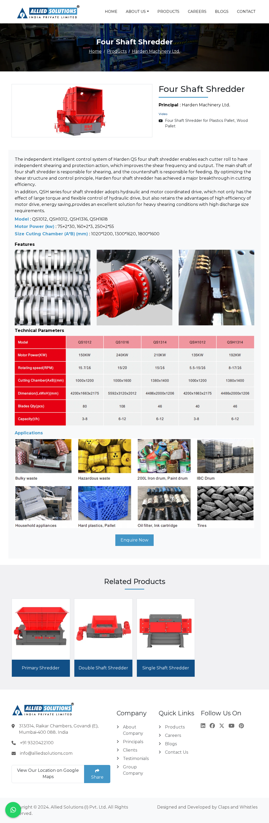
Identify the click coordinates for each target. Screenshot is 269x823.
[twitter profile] (221, 726)
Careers (197, 11)
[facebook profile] (212, 726)
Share (97, 777)
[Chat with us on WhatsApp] (13, 810)
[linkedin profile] (203, 726)
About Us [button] (136, 11)
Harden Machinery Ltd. (156, 51)
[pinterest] (241, 726)
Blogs (222, 11)
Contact (246, 11)
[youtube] (232, 726)
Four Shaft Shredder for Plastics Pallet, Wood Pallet (206, 123)
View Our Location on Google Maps (48, 773)
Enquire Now (134, 540)
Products (168, 11)
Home (111, 11)
